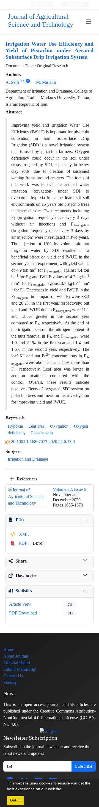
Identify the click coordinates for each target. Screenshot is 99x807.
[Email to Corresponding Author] (22, 81)
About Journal (15, 656)
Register (77, 5)
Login (43, 5)
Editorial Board (16, 662)
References (26, 479)
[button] (64, 790)
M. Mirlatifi (46, 82)
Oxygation (59, 426)
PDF (30, 543)
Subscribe (83, 766)
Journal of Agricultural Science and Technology (40, 20)
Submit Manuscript (19, 669)
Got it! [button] (15, 800)
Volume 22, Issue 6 (69, 489)
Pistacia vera (42, 432)
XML (23, 534)
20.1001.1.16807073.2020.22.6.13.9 (43, 441)
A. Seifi (12, 82)
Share (21, 561)
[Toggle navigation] (88, 22)
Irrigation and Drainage (28, 459)
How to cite (26, 575)
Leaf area (36, 426)
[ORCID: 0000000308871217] (28, 81)
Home (8, 649)
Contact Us (13, 675)
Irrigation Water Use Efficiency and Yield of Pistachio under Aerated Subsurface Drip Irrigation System (50, 50)
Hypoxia (15, 426)
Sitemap (10, 682)
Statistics (24, 590)
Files (20, 519)
